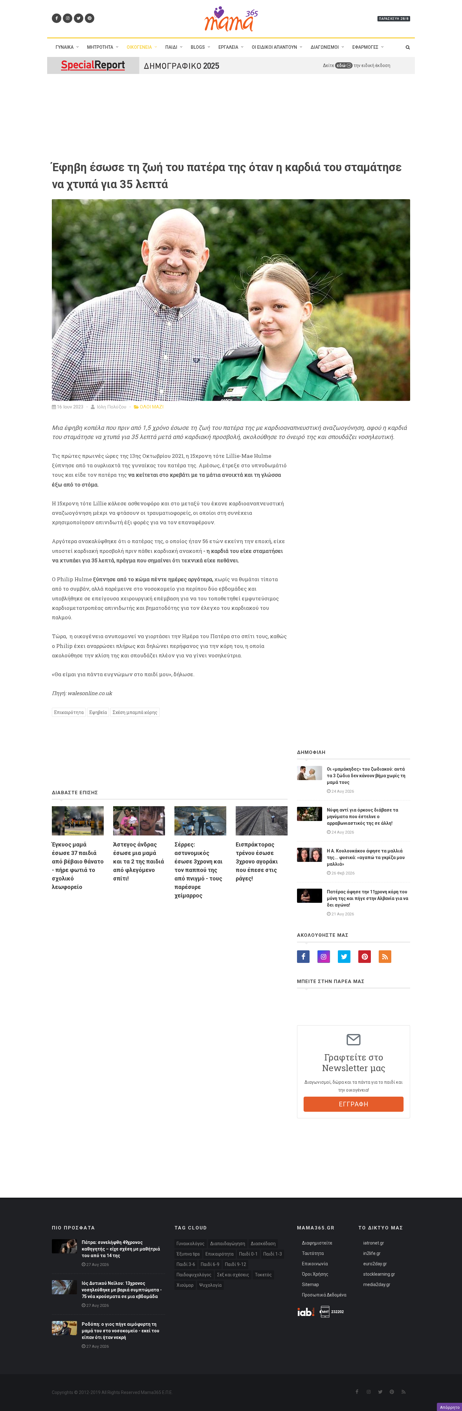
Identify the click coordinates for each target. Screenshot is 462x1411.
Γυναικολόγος (191, 1243)
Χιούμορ (185, 1285)
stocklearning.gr (379, 1274)
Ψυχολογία (210, 1285)
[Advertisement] (170, 977)
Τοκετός (263, 1274)
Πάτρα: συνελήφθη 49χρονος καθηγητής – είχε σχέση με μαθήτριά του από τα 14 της (121, 1249)
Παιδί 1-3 (272, 1253)
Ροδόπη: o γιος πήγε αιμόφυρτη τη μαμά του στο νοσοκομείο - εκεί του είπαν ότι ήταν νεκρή (120, 1331)
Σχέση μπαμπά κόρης (135, 712)
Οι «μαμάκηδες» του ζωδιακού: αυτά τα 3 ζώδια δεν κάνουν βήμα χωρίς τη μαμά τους (366, 776)
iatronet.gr (373, 1242)
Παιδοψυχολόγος (194, 1274)
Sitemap (310, 1284)
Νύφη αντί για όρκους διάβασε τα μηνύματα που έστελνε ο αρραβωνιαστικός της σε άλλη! (362, 816)
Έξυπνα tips (188, 1253)
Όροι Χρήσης (315, 1274)
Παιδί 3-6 (186, 1264)
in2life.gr (372, 1253)
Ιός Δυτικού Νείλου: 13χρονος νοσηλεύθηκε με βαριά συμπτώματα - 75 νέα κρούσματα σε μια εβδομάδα (122, 1290)
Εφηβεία (98, 712)
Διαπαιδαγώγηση (227, 1243)
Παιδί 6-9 (210, 1264)
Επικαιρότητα (69, 712)
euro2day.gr (375, 1263)
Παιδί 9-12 (235, 1264)
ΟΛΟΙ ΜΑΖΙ (151, 407)
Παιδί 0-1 (248, 1253)
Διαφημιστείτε (317, 1242)
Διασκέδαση (263, 1243)
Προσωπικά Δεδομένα (324, 1294)
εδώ (342, 65)
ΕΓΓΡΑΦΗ (354, 1104)
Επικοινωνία (315, 1263)
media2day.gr (376, 1284)
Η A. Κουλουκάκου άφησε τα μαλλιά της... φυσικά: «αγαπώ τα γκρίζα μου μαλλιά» (366, 857)
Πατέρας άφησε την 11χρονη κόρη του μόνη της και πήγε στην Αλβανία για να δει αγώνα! (367, 898)
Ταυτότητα (313, 1253)
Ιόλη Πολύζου (111, 407)
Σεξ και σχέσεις (233, 1274)
